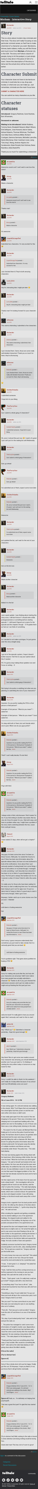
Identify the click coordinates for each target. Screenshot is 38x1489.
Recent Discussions (9, 1465)
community (32, 1473)
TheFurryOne (12, 406)
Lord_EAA (10, 281)
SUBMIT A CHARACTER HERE (12, 91)
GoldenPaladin (12, 390)
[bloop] (3, 178)
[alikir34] (3, 1025)
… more (13, 749)
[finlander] (3, 26)
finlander (10, 25)
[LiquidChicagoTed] (3, 239)
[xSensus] (3, 321)
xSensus (10, 320)
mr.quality (11, 162)
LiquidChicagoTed (14, 238)
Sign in (2, 1456)
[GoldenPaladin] (3, 390)
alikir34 (10, 1024)
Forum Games (27, 28)
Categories (31, 10)
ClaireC (9, 834)
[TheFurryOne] (3, 407)
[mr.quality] (3, 162)
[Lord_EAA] (3, 282)
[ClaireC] (3, 835)
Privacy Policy (11, 1486)
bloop (9, 176)
